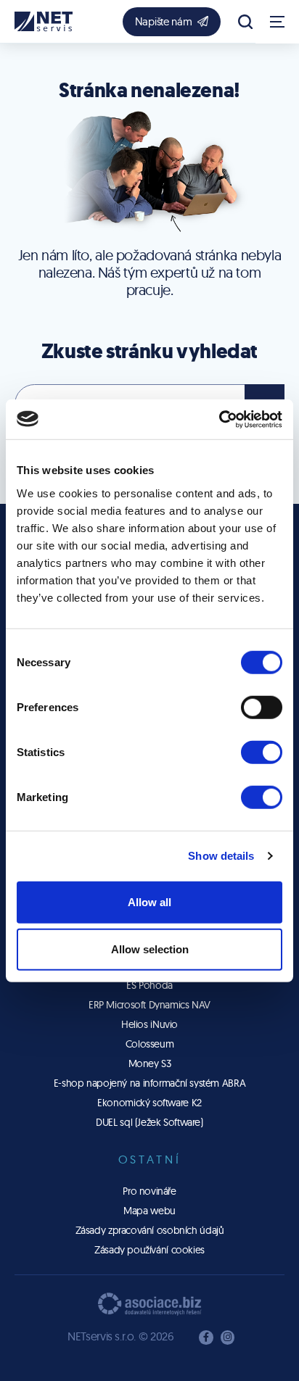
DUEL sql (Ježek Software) (149, 1122)
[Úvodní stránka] (44, 21)
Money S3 (149, 1063)
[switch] (261, 706)
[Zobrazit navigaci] (277, 21)
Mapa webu (149, 1210)
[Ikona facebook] (206, 1337)
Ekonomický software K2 (149, 1102)
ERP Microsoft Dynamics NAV (149, 1004)
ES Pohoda (149, 985)
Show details (221, 856)
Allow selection (150, 949)
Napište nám (163, 21)
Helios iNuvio (149, 1024)
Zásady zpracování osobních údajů (149, 1230)
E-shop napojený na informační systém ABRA (149, 1083)
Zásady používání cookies (149, 1249)
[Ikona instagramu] (228, 1337)
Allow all (149, 901)
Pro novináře (149, 1191)
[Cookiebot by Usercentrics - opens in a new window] (218, 419)
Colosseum (150, 1043)
